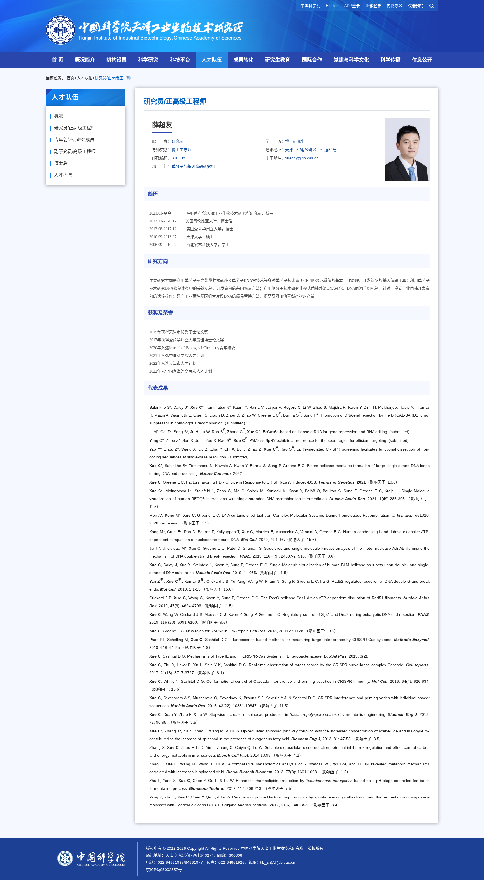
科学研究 (148, 60)
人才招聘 (63, 175)
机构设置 (116, 60)
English (332, 5)
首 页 (57, 60)
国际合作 (312, 60)
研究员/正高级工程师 (113, 78)
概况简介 (85, 60)
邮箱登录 (373, 5)
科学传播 (390, 60)
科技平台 (180, 60)
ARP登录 (352, 5)
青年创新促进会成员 (74, 139)
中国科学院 (310, 5)
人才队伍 (212, 60)
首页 (71, 78)
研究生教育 (277, 60)
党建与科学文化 (351, 60)
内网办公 (394, 5)
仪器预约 (416, 5)
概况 (58, 116)
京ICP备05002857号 (164, 869)
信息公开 (422, 60)
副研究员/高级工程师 (75, 151)
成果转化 (243, 60)
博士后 (61, 163)
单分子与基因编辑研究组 (193, 166)
